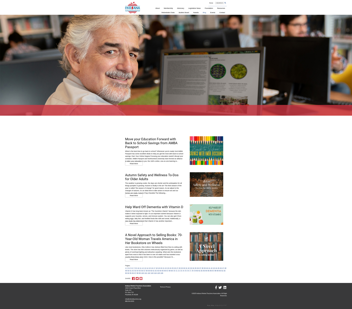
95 (131, 273)
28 (179, 268)
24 (170, 268)
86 (211, 270)
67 (167, 270)
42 (212, 268)
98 (137, 273)
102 (149, 273)
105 (158, 273)
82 (202, 270)
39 (205, 268)
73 (181, 270)
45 (218, 268)
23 (168, 268)
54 (137, 270)
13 (145, 268)
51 (131, 270)
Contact (222, 12)
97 (135, 273)
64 (160, 270)
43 (214, 268)
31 (186, 268)
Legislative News (194, 8)
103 (152, 273)
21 (163, 268)
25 (173, 268)
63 (158, 270)
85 (208, 270)
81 (199, 270)
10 (138, 268)
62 (156, 270)
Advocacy (180, 8)
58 (147, 270)
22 (166, 268)
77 (190, 270)
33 (191, 268)
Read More (134, 164)
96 (133, 273)
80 (197, 270)
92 (224, 270)
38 (202, 268)
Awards (196, 12)
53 (135, 270)
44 (216, 268)
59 (149, 270)
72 (179, 270)
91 (222, 270)
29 (182, 268)
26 (175, 268)
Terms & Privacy (165, 287)
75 (186, 270)
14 (147, 268)
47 (223, 268)
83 (204, 270)
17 (154, 268)
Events (212, 12)
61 (153, 270)
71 (176, 270)
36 (198, 268)
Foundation (209, 8)
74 (183, 270)
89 (218, 270)
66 (165, 270)
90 (220, 270)
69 (172, 270)
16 (152, 268)
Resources (221, 8)
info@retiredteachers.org (133, 299)
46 (221, 268)
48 (225, 268)
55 (140, 270)
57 (144, 270)
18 (157, 268)
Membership (168, 8)
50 (128, 270)
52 (133, 270)
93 (126, 273)
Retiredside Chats (168, 12)
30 (184, 268)
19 (159, 268)
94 (128, 273)
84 (206, 270)
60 (151, 270)
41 (209, 268)
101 (145, 273)
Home (211, 3)
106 (161, 273)
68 (169, 270)
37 (200, 268)
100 (142, 273)
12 (143, 268)
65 (163, 270)
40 (207, 268)
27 (177, 268)
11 (141, 268)
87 (213, 270)
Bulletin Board (184, 12)
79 (195, 270)
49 (126, 270)
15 (150, 268)
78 (192, 270)
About (157, 8)
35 (196, 268)
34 (193, 268)
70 (174, 270)
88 (215, 270)
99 (140, 273)
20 (161, 268)
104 (155, 273)
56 (142, 270)
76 (188, 270)
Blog (204, 12)
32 (189, 268)
